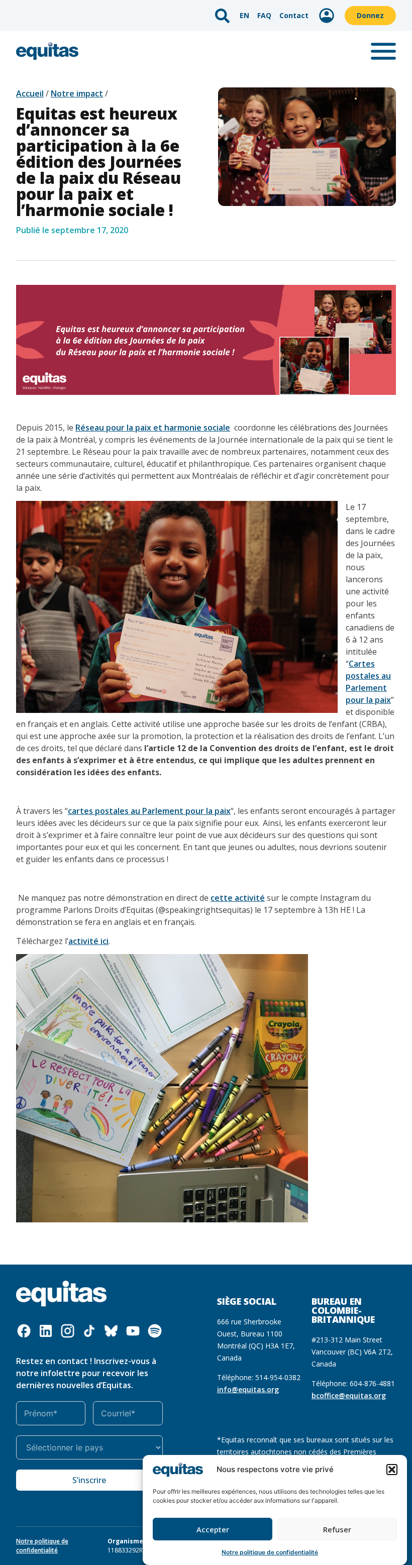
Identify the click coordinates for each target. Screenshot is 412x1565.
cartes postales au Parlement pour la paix (149, 810)
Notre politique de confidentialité (270, 1552)
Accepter (212, 1529)
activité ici (88, 941)
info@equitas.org (248, 1389)
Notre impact (77, 93)
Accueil (30, 93)
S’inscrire (89, 1480)
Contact (293, 15)
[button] (392, 1470)
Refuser (337, 1529)
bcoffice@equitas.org (349, 1395)
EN (244, 15)
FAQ (264, 15)
